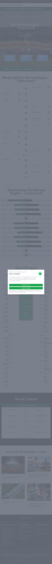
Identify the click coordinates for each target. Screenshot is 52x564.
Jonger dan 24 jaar (26, 288)
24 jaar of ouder (26, 285)
